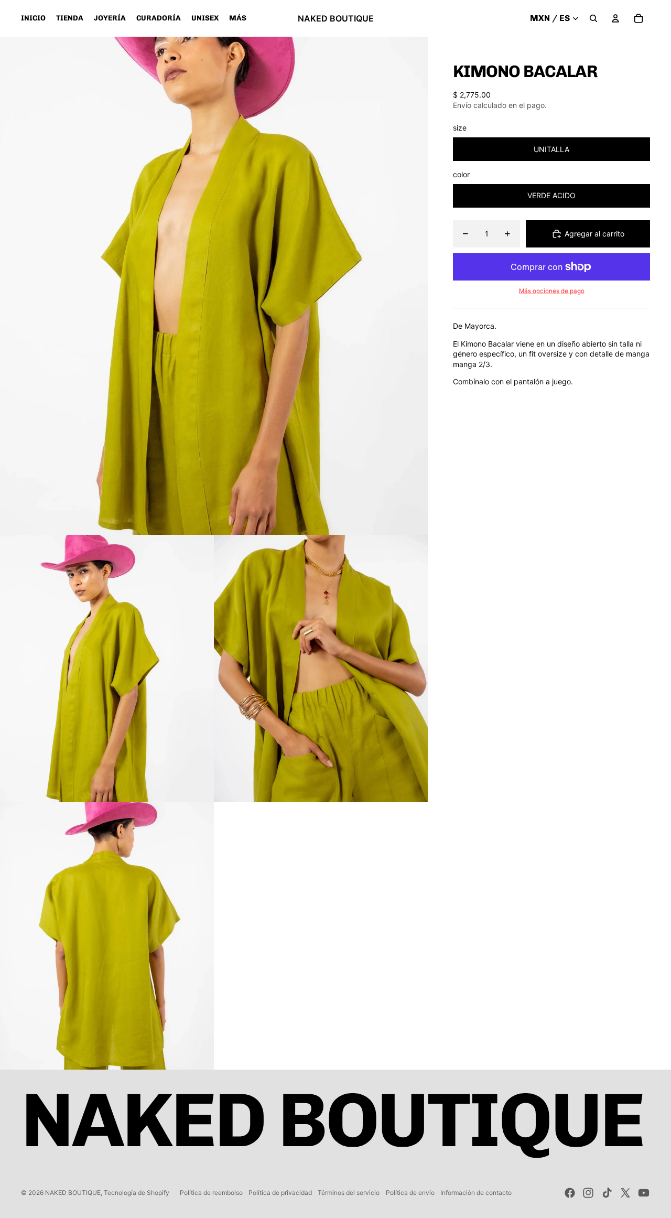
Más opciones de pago (552, 291)
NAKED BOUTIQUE (73, 1193)
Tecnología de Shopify (136, 1193)
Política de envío (410, 1193)
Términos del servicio (349, 1193)
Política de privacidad (280, 1193)
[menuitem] (237, 18)
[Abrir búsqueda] (593, 18)
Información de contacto (476, 1193)
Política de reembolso (211, 1193)
